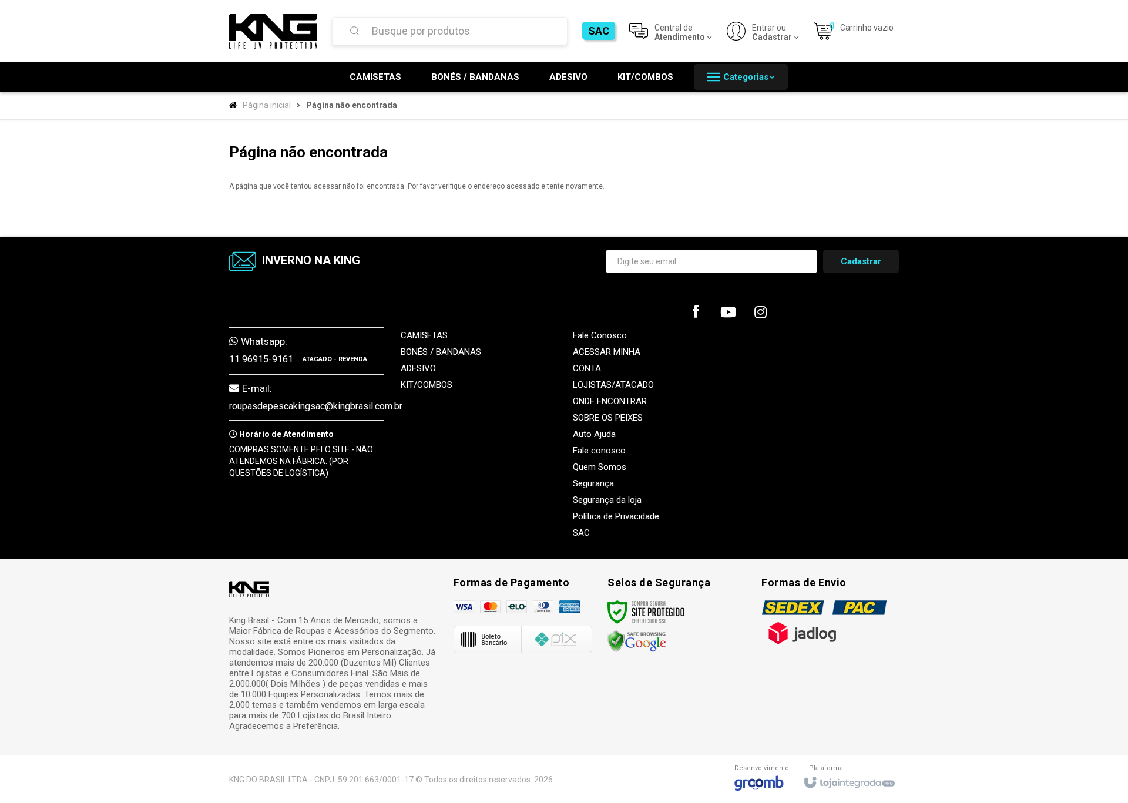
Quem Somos (599, 467)
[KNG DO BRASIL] (273, 31)
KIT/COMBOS (426, 384)
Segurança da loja (607, 500)
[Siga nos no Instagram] (760, 315)
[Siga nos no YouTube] (728, 315)
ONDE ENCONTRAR (610, 401)
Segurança (593, 483)
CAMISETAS (424, 335)
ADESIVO (418, 368)
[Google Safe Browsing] (636, 641)
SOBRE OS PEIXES (608, 417)
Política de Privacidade (616, 516)
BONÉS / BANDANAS (441, 352)
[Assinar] (861, 261)
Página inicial (267, 105)
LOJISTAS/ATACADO (613, 384)
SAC (598, 31)
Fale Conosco (600, 335)
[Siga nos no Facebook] (695, 314)
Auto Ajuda (594, 434)
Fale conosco (599, 450)
